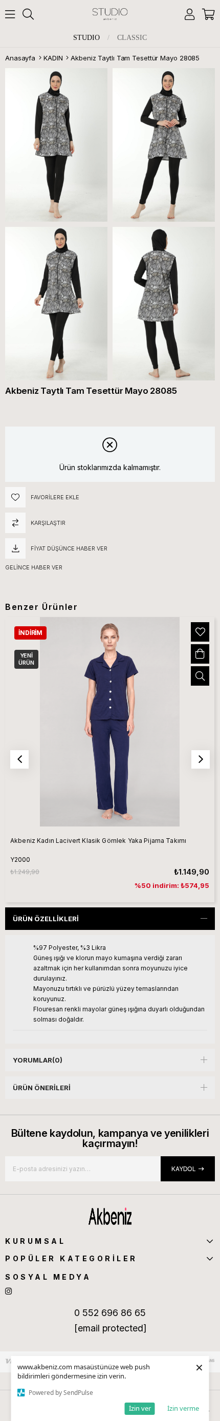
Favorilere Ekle (200, 632)
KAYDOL (183, 1169)
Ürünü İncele (200, 676)
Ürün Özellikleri (46, 919)
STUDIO (86, 37)
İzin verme (183, 1408)
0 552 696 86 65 (110, 1312)
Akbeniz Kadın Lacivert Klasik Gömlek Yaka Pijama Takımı (98, 840)
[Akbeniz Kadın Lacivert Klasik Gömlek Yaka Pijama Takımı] (109, 721)
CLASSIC (132, 37)
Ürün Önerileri (42, 1088)
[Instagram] (8, 1291)
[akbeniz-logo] (110, 1216)
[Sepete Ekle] (200, 654)
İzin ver (140, 1408)
